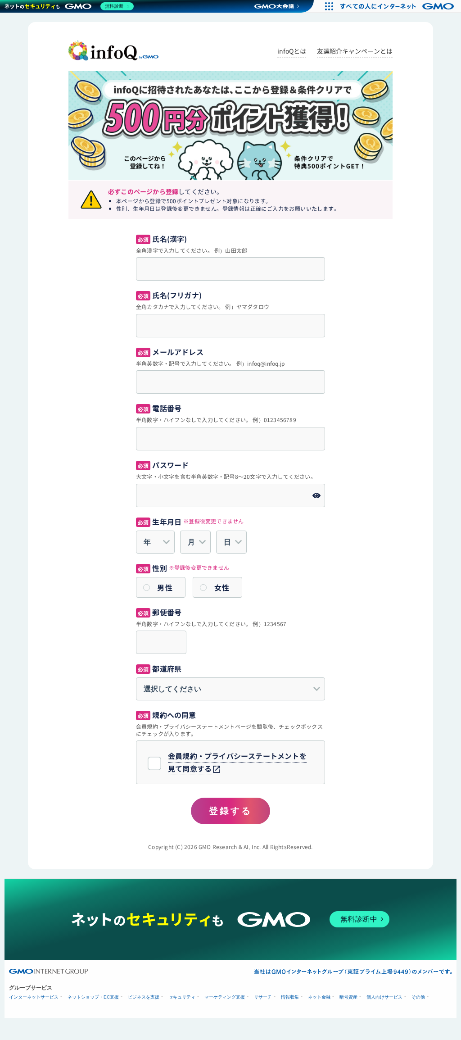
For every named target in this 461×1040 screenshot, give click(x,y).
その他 (418, 997)
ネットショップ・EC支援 (93, 997)
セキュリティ (181, 997)
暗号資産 (348, 997)
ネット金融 (319, 997)
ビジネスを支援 (143, 997)
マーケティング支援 (224, 997)
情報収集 (290, 997)
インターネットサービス (34, 997)
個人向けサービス (384, 997)
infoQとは (291, 50)
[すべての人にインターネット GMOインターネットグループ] (398, 6)
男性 (165, 587)
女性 (222, 587)
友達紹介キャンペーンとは (355, 50)
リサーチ (263, 997)
